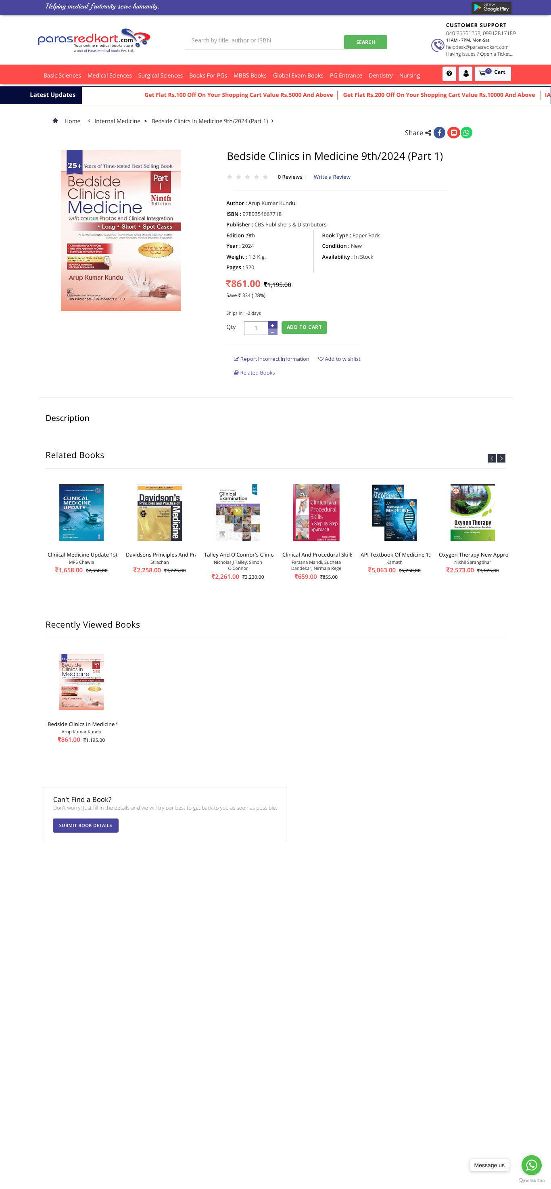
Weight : (236, 256)
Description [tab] (68, 417)
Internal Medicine (117, 121)
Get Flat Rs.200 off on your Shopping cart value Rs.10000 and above (422, 95)
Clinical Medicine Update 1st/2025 (90, 554)
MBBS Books (250, 76)
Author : (236, 203)
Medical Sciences (110, 76)
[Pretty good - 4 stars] (256, 177)
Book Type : (336, 235)
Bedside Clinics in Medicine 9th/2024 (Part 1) (210, 121)
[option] (81, 540)
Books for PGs (208, 76)
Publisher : (239, 224)
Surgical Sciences (160, 76)
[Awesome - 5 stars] (265, 177)
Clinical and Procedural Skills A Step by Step (336, 554)
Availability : (337, 256)
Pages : (235, 267)
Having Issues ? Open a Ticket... (479, 53)
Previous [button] (492, 458)
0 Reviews (291, 176)
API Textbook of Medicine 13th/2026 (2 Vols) (415, 554)
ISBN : (233, 214)
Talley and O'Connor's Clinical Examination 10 (260, 554)
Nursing (409, 76)
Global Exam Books (298, 76)
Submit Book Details (85, 826)
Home (73, 121)
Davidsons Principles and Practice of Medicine (183, 554)
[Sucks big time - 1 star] (229, 177)
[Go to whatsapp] (532, 1165)
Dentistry (381, 76)
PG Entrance (346, 76)
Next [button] (501, 458)
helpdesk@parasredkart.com (477, 47)
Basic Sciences (62, 76)
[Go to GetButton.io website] (532, 1180)
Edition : (236, 235)
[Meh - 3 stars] (247, 177)
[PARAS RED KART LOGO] (94, 40)
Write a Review (332, 176)
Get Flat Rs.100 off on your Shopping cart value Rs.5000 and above (221, 95)
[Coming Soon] (491, 8)
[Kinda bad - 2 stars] (238, 177)
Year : (233, 245)
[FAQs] (449, 74)
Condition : (336, 245)
